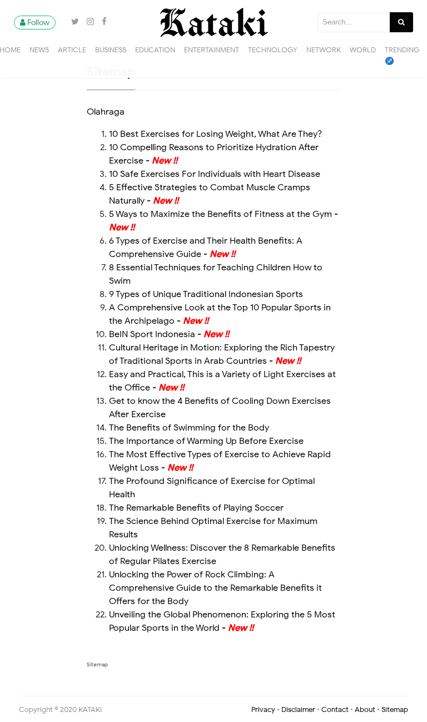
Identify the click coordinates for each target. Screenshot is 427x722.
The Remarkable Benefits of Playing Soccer (196, 507)
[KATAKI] (213, 21)
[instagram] (88, 21)
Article (72, 50)
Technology (272, 50)
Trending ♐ (402, 55)
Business (110, 50)
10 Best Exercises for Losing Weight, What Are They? (215, 134)
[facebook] (101, 21)
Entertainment (211, 50)
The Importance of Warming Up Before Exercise (206, 441)
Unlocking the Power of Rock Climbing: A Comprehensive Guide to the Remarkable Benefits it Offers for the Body (215, 588)
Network (323, 50)
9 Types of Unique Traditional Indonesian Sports (206, 294)
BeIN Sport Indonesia (152, 334)
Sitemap (97, 664)
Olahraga (106, 111)
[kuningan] (62, 21)
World (363, 50)
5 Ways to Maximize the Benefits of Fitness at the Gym (220, 214)
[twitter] (73, 21)
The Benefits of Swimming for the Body (189, 427)
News (39, 50)
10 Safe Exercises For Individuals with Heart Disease (214, 174)
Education (155, 50)
